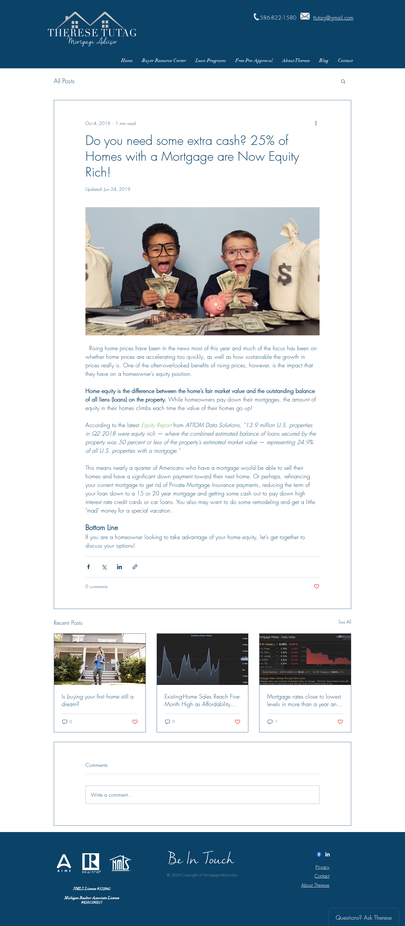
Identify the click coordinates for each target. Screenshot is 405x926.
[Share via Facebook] (88, 567)
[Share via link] (135, 567)
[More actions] (316, 123)
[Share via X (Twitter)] (104, 567)
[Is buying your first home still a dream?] (100, 659)
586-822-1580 (278, 17)
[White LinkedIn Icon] (327, 854)
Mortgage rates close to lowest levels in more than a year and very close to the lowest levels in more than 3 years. (304, 700)
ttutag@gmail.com (333, 17)
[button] (343, 81)
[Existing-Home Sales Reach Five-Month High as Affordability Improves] (202, 659)
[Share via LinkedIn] (119, 567)
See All (344, 622)
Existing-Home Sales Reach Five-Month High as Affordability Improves (202, 700)
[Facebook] (319, 854)
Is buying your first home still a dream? (98, 700)
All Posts (64, 81)
